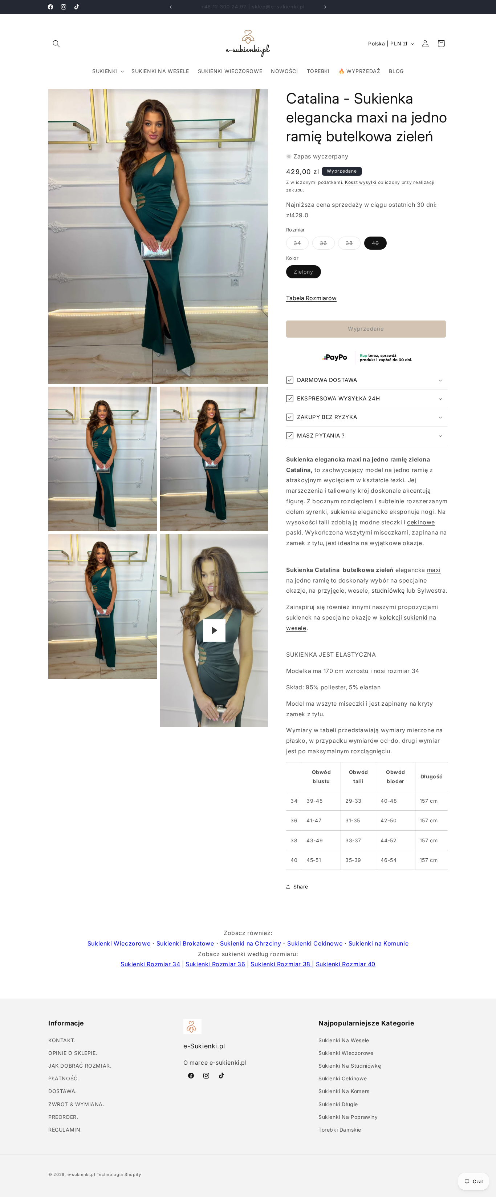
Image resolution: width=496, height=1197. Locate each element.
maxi (434, 569)
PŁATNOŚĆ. (63, 1078)
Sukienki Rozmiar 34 (150, 964)
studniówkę (388, 590)
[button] (56, 44)
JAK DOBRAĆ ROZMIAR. (79, 1066)
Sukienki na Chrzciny (250, 943)
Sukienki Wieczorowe (119, 943)
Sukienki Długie (338, 1104)
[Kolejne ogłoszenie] (325, 7)
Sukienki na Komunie (378, 943)
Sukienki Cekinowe (314, 943)
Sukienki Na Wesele (343, 1040)
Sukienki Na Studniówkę (349, 1066)
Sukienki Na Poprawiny (348, 1117)
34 (301, 244)
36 (327, 244)
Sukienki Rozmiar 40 (345, 964)
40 (379, 244)
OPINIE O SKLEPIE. (72, 1053)
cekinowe (421, 522)
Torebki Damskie (339, 1130)
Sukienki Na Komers (344, 1091)
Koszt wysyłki (361, 182)
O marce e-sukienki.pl (215, 1062)
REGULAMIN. (65, 1130)
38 (353, 244)
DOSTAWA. (62, 1091)
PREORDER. (63, 1117)
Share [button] (300, 886)
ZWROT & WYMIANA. (76, 1104)
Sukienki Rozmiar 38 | (282, 964)
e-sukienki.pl (81, 1174)
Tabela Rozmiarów (311, 298)
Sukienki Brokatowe (185, 943)
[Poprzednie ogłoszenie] (171, 7)
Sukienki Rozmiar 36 (215, 964)
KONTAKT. (62, 1040)
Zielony (307, 273)
